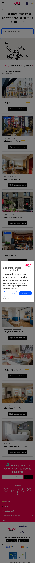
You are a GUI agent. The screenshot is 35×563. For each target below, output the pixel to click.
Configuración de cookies (10, 294)
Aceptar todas (25, 293)
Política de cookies (12, 288)
